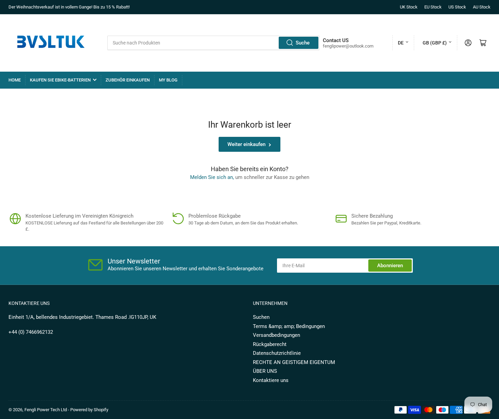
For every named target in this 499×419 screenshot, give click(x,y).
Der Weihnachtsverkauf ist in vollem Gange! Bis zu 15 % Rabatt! (69, 7)
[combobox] (213, 43)
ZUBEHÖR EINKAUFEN (128, 80)
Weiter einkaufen (246, 144)
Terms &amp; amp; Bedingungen (289, 326)
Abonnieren (390, 265)
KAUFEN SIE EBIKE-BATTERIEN (60, 80)
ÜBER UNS (265, 371)
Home (14, 80)
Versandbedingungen (276, 335)
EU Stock (433, 7)
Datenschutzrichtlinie (277, 353)
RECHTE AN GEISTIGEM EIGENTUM (294, 362)
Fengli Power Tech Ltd (45, 409)
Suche (303, 43)
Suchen (261, 317)
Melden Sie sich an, (212, 177)
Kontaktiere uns (271, 380)
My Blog (168, 80)
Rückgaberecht (270, 344)
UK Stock (409, 7)
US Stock (457, 7)
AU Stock (482, 7)
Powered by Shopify (89, 409)
